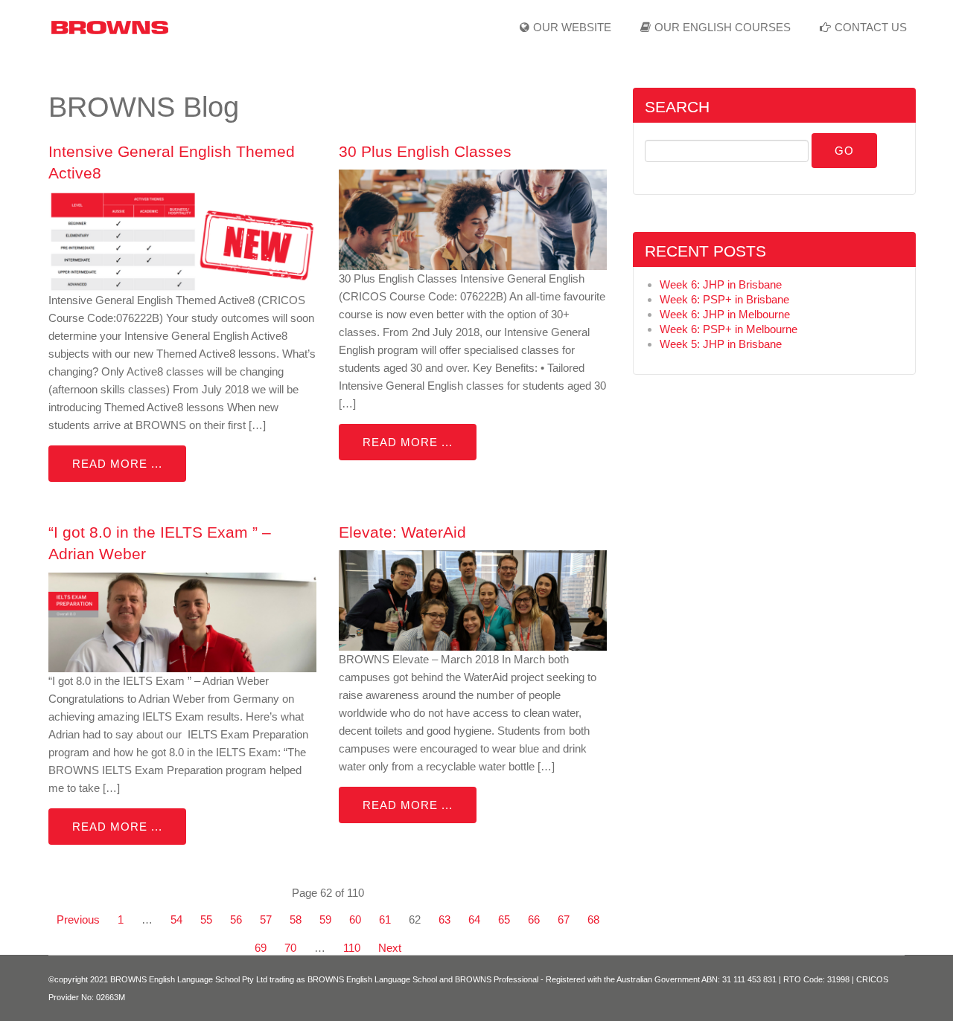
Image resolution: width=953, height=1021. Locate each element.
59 (325, 919)
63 (444, 919)
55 (206, 919)
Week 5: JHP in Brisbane (721, 344)
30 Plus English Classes (425, 151)
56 (236, 919)
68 (593, 919)
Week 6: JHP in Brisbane (721, 284)
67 (564, 919)
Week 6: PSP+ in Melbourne (728, 329)
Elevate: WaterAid (402, 532)
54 (176, 919)
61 (385, 919)
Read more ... (117, 463)
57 (266, 919)
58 (296, 919)
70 (290, 947)
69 (261, 947)
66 (534, 919)
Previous (78, 919)
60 (355, 919)
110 (351, 947)
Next (389, 947)
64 (474, 919)
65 (504, 919)
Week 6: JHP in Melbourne (725, 314)
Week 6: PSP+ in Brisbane (724, 299)
